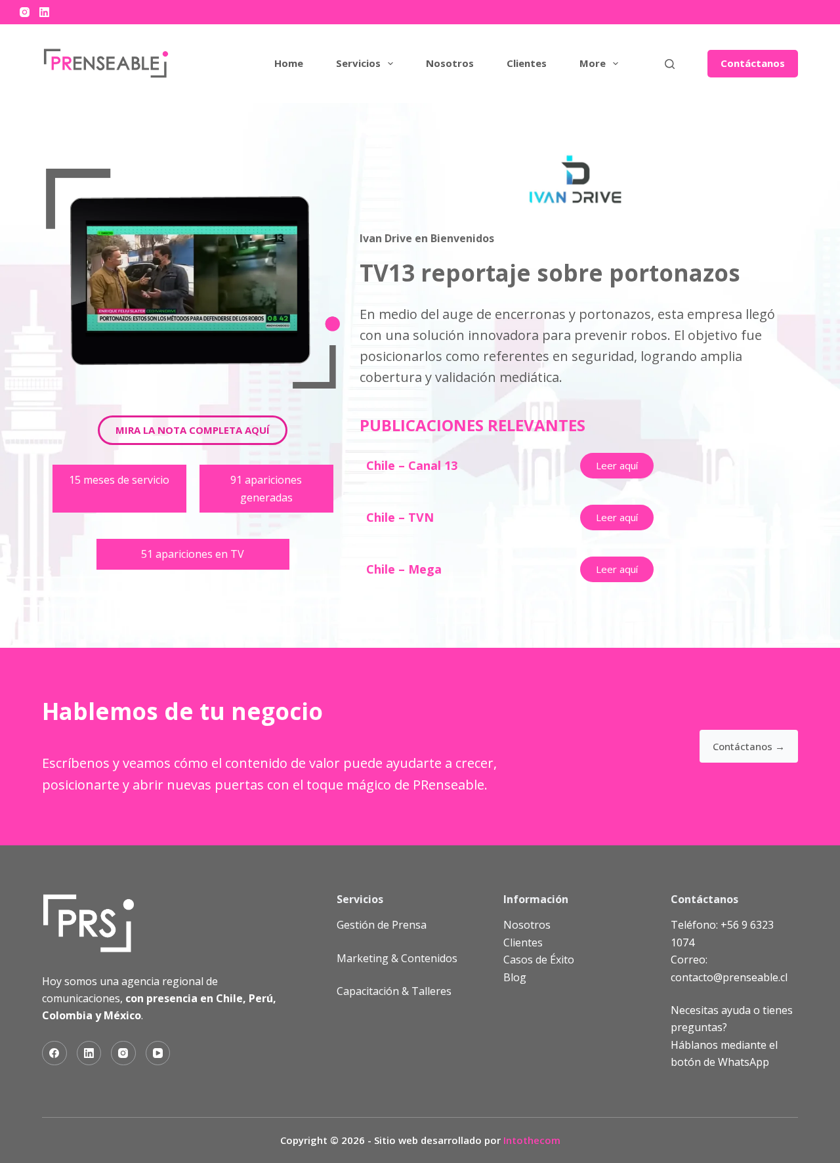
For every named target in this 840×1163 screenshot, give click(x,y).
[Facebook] (54, 1053)
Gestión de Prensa (382, 925)
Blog (514, 977)
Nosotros (450, 63)
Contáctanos (753, 63)
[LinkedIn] (44, 12)
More (592, 63)
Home (288, 63)
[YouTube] (158, 1053)
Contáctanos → (749, 746)
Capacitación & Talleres (394, 991)
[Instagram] (25, 12)
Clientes (527, 63)
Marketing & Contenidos (397, 958)
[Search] (670, 64)
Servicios (358, 63)
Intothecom (531, 1140)
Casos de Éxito (538, 959)
